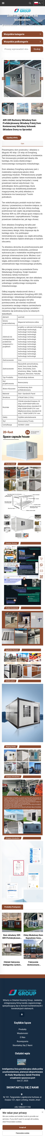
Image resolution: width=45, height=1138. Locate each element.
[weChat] (41, 577)
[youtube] (21, 1014)
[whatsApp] (41, 565)
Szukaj (37, 49)
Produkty (22, 25)
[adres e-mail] (41, 571)
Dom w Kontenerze (37, 25)
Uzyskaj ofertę (12, 138)
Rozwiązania (22, 1041)
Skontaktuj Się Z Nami (22, 1045)
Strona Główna (10, 25)
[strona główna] (22, 10)
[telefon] (41, 559)
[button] (3, 78)
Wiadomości (22, 1033)
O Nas (22, 1037)
